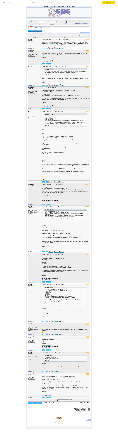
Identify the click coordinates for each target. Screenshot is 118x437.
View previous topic (76, 35)
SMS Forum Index (38, 27)
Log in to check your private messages (81, 23)
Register (66, 23)
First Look (46, 27)
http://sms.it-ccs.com (46, 61)
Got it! (109, 3)
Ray (59, 423)
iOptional (66, 423)
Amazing (31, 32)
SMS (53, 422)
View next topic (85, 35)
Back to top (31, 48)
